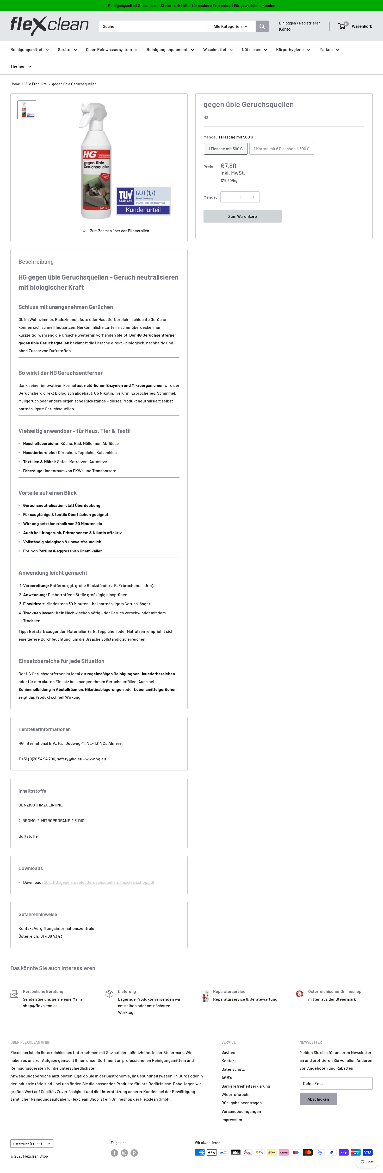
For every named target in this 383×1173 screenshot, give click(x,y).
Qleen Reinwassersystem (109, 49)
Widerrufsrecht (235, 1094)
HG (205, 117)
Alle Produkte (36, 84)
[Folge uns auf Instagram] (124, 1153)
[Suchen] (262, 26)
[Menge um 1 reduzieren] (226, 197)
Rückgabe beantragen (241, 1102)
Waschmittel (215, 49)
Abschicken (318, 1098)
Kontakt (228, 1060)
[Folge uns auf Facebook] (114, 1153)
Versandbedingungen (241, 1111)
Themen (18, 66)
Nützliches (251, 49)
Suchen (228, 1052)
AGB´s (226, 1077)
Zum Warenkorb (242, 216)
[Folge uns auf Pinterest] (134, 1153)
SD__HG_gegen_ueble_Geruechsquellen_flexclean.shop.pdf (99, 882)
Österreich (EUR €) (27, 1144)
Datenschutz (233, 1069)
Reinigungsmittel (26, 49)
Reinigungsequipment (167, 49)
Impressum (231, 1119)
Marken (326, 49)
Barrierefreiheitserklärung (245, 1085)
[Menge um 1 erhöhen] (253, 197)
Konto (285, 28)
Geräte (64, 49)
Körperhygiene (290, 49)
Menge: (210, 196)
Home (15, 84)
